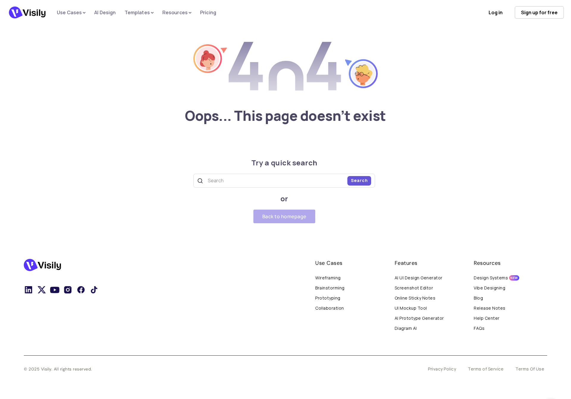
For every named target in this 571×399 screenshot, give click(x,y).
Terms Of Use (529, 369)
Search (359, 180)
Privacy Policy (442, 369)
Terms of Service (485, 369)
